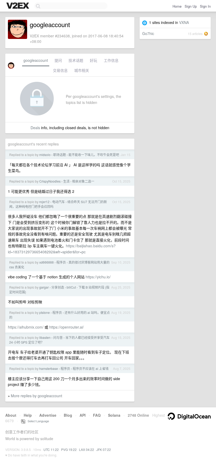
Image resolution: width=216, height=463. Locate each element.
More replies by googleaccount (36, 395)
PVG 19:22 (69, 449)
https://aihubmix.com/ (25, 327)
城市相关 (81, 70)
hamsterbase (48, 368)
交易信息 (60, 70)
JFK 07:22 (103, 449)
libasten (45, 337)
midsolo (45, 154)
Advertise (47, 415)
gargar (44, 287)
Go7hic (148, 33)
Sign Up (191, 6)
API (83, 415)
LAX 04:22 (86, 449)
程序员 (61, 262)
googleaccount (35, 60)
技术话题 (75, 60)
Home (177, 6)
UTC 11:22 (51, 449)
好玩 (93, 60)
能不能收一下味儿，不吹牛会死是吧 (93, 154)
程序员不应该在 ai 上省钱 (91, 368)
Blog (68, 415)
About (10, 415)
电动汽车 (58, 201)
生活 (66, 181)
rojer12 (44, 201)
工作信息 (111, 60)
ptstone (44, 312)
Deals (35, 127)
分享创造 (57, 287)
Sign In (205, 6)
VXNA (184, 22)
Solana (114, 415)
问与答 (58, 337)
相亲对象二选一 (83, 181)
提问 (58, 60)
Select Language (37, 421)
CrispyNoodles (50, 181)
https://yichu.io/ (98, 276)
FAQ (97, 415)
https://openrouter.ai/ (66, 327)
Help (28, 415)
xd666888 (46, 262)
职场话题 (59, 154)
